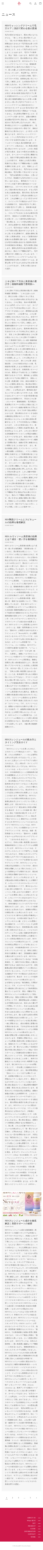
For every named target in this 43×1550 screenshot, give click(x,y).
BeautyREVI (19, 1545)
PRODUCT (32, 1526)
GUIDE (33, 1529)
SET (34, 1523)
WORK (33, 1537)
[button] (2, 3)
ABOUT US (31, 1518)
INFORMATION (30, 1531)
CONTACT (32, 1534)
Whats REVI (31, 1520)
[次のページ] (36, 1497)
